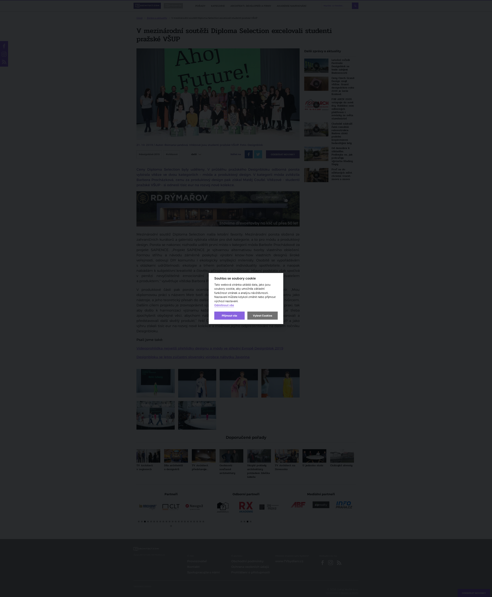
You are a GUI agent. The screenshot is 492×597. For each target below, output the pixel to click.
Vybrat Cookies (262, 315)
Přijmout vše (229, 315)
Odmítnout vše (224, 305)
